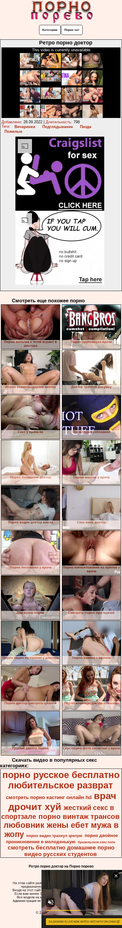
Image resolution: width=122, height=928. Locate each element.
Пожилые (13, 131)
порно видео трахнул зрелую (54, 835)
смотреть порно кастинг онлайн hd (49, 797)
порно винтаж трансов (79, 816)
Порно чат (71, 29)
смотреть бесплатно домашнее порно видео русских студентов (61, 850)
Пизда (85, 126)
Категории (49, 29)
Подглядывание (57, 126)
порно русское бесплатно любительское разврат (61, 780)
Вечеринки (25, 126)
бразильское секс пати (96, 842)
